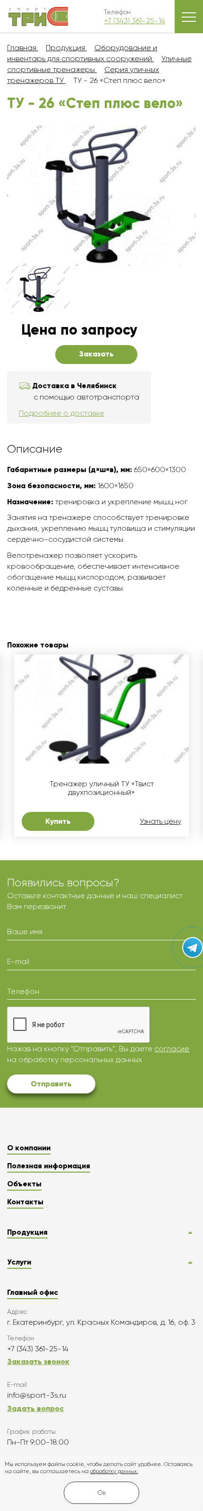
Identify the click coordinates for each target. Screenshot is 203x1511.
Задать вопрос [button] (35, 1408)
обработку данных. (114, 1471)
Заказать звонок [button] (38, 1361)
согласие (171, 1048)
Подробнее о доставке (61, 413)
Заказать (96, 353)
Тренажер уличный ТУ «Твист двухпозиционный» (102, 788)
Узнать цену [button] (160, 821)
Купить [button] (58, 821)
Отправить (51, 1083)
